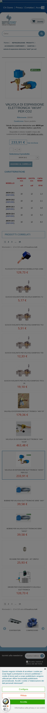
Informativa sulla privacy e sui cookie (30, 708)
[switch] (5, 709)
